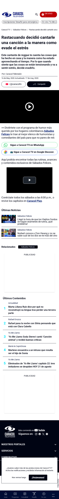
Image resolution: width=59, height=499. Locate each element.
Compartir (41, 84)
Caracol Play (34, 200)
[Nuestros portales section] (55, 444)
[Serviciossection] (55, 450)
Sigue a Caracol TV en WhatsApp (27, 145)
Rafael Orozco (14, 319)
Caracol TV (5, 30)
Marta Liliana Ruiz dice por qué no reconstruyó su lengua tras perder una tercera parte (32, 309)
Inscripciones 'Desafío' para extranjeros (20, 22)
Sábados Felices (19, 30)
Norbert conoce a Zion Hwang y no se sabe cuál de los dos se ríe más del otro (37, 234)
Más (53, 496)
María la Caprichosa (17, 346)
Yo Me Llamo (14, 333)
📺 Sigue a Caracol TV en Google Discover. (32, 152)
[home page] (12, 14)
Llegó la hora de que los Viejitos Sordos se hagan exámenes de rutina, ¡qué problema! (37, 221)
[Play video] (29, 106)
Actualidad (13, 303)
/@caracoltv (15, 84)
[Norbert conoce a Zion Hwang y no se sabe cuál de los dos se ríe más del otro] (8, 233)
